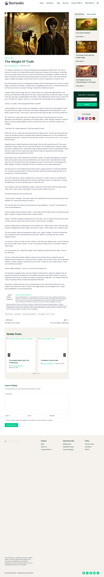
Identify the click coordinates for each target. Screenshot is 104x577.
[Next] (64, 355)
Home (42, 3)
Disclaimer (88, 447)
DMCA (87, 449)
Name (7, 415)
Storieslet (18, 314)
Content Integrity (68, 449)
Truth (52, 314)
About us (44, 447)
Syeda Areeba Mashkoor (12, 65)
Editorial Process (68, 447)
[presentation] (21, 347)
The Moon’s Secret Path (49, 360)
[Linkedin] (90, 573)
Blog (58, 3)
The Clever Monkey (83, 33)
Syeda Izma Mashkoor (48, 363)
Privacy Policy (89, 444)
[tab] (33, 373)
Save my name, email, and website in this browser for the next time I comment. (29, 420)
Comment (9, 394)
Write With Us (89, 3)
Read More (80, 36)
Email (29, 415)
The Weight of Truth (43, 314)
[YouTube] (94, 573)
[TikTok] (98, 573)
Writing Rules (67, 444)
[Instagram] (87, 573)
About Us (66, 3)
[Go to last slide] (9, 355)
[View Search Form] (97, 3)
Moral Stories (9, 58)
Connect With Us (76, 3)
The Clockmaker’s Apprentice (59, 321)
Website (52, 415)
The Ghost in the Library (12, 321)
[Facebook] (83, 573)
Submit (87, 104)
